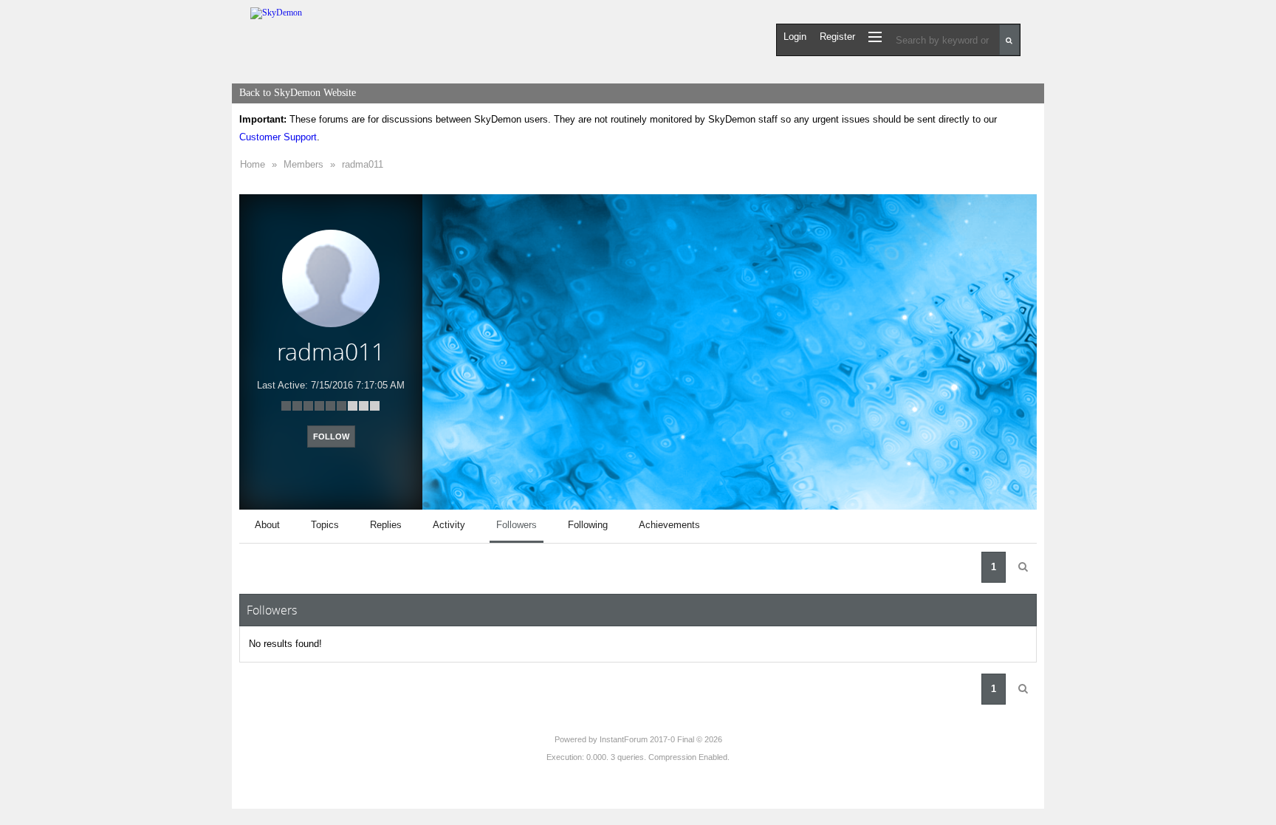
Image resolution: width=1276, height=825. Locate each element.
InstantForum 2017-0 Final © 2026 (661, 739)
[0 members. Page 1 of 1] (1023, 567)
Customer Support (278, 137)
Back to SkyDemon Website (297, 92)
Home (252, 164)
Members (303, 164)
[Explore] (875, 36)
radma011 (362, 164)
